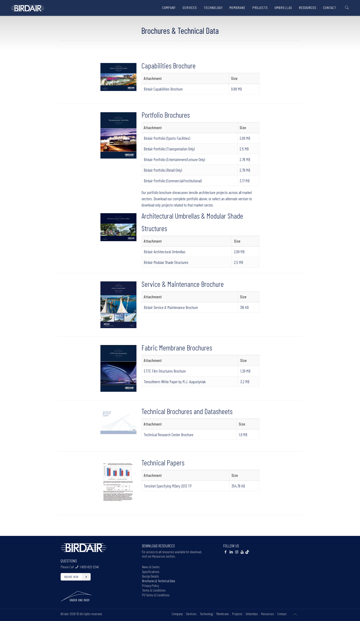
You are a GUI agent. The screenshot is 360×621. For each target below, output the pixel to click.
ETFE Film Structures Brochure (165, 370)
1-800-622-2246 (89, 567)
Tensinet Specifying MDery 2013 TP (168, 485)
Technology (206, 614)
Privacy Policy (150, 585)
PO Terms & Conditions (156, 595)
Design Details (150, 576)
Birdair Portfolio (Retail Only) (163, 170)
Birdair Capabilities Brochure (163, 88)
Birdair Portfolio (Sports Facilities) (167, 138)
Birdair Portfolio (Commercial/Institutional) (173, 180)
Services (191, 614)
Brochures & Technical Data (158, 581)
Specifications (150, 571)
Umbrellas (252, 614)
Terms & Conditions (154, 590)
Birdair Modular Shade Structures (166, 262)
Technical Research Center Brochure (168, 434)
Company (177, 614)
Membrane (222, 614)
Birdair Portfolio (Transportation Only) (169, 148)
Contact (281, 614)
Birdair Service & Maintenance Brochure (171, 307)
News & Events (151, 567)
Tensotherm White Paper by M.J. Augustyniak (175, 381)
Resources (267, 614)
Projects (237, 614)
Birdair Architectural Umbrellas (164, 251)
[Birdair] (27, 6)
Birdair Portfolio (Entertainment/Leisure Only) (174, 159)
